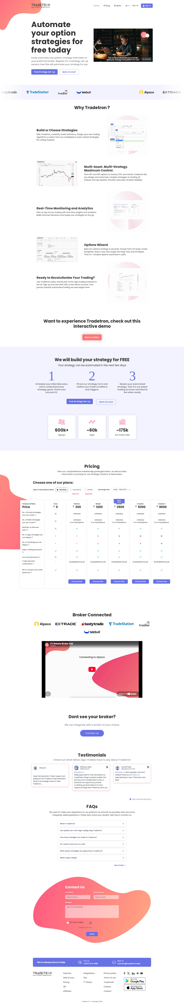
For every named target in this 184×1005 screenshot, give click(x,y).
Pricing (107, 5)
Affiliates (67, 997)
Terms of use (110, 984)
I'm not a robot (76, 929)
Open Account (69, 72)
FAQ (85, 984)
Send (92, 940)
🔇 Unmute (146, 59)
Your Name (69, 899)
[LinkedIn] (133, 980)
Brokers (117, 5)
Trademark (109, 988)
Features (67, 979)
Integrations (89, 979)
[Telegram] (137, 980)
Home (96, 5)
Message (68, 909)
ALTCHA (89, 934)
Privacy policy (110, 979)
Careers (107, 993)
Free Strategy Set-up (44, 72)
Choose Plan (77, 581)
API (64, 993)
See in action (92, 337)
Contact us (92, 733)
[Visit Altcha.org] (90, 929)
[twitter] (128, 979)
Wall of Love (68, 984)
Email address (99, 899)
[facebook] (124, 980)
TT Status (87, 988)
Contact (107, 997)
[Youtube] (141, 980)
